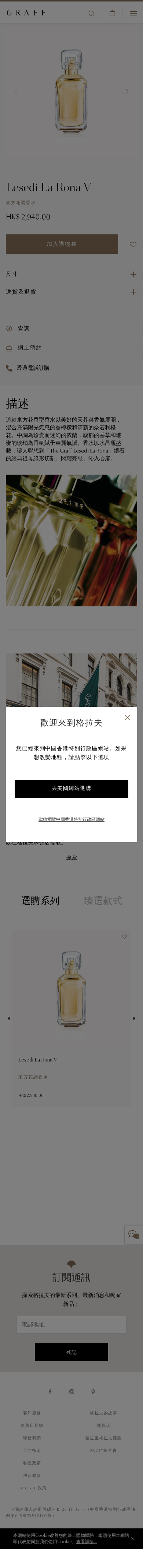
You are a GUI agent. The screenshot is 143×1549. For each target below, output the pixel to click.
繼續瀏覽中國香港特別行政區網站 (71, 820)
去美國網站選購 (72, 788)
